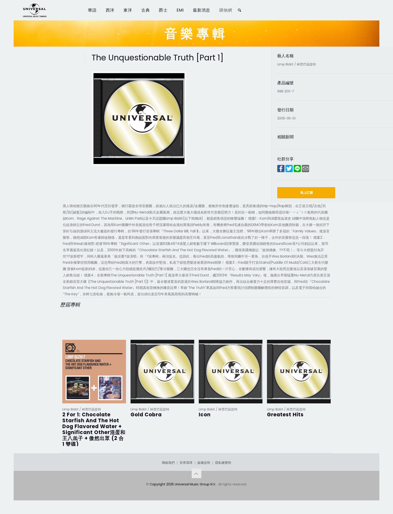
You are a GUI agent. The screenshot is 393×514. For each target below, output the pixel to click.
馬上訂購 (306, 192)
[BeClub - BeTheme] (34, 10)
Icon (205, 414)
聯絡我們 (168, 462)
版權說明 (203, 462)
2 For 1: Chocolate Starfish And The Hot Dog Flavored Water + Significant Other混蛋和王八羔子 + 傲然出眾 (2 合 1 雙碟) (94, 429)
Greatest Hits (285, 414)
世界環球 (186, 462)
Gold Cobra (146, 414)
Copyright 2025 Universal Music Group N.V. (183, 484)
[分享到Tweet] (289, 171)
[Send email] (305, 171)
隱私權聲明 (223, 462)
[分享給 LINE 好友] (297, 171)
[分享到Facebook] (281, 171)
